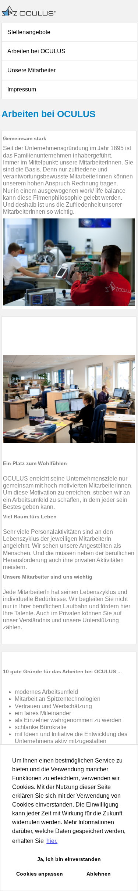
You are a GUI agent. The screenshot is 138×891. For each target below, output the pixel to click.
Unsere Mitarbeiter (31, 70)
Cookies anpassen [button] (39, 874)
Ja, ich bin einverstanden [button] (69, 859)
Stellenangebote (28, 32)
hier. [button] (51, 841)
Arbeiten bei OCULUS (36, 51)
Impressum (21, 89)
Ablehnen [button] (98, 874)
